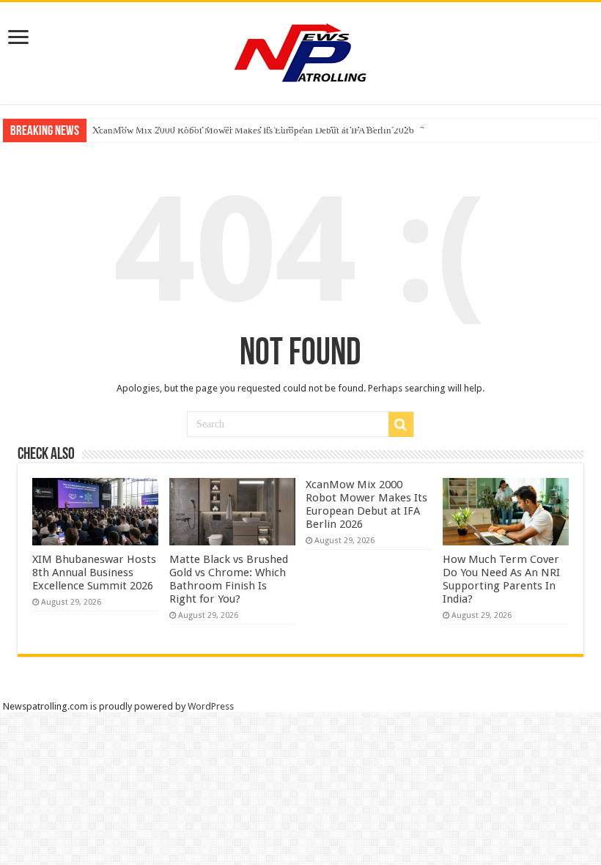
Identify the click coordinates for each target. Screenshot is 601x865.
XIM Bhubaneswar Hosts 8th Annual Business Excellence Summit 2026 (94, 572)
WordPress (211, 706)
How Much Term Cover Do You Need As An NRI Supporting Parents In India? (501, 579)
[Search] (400, 424)
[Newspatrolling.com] (300, 50)
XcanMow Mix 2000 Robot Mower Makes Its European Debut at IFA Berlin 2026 (253, 130)
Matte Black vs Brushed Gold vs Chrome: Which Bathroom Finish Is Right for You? (228, 579)
